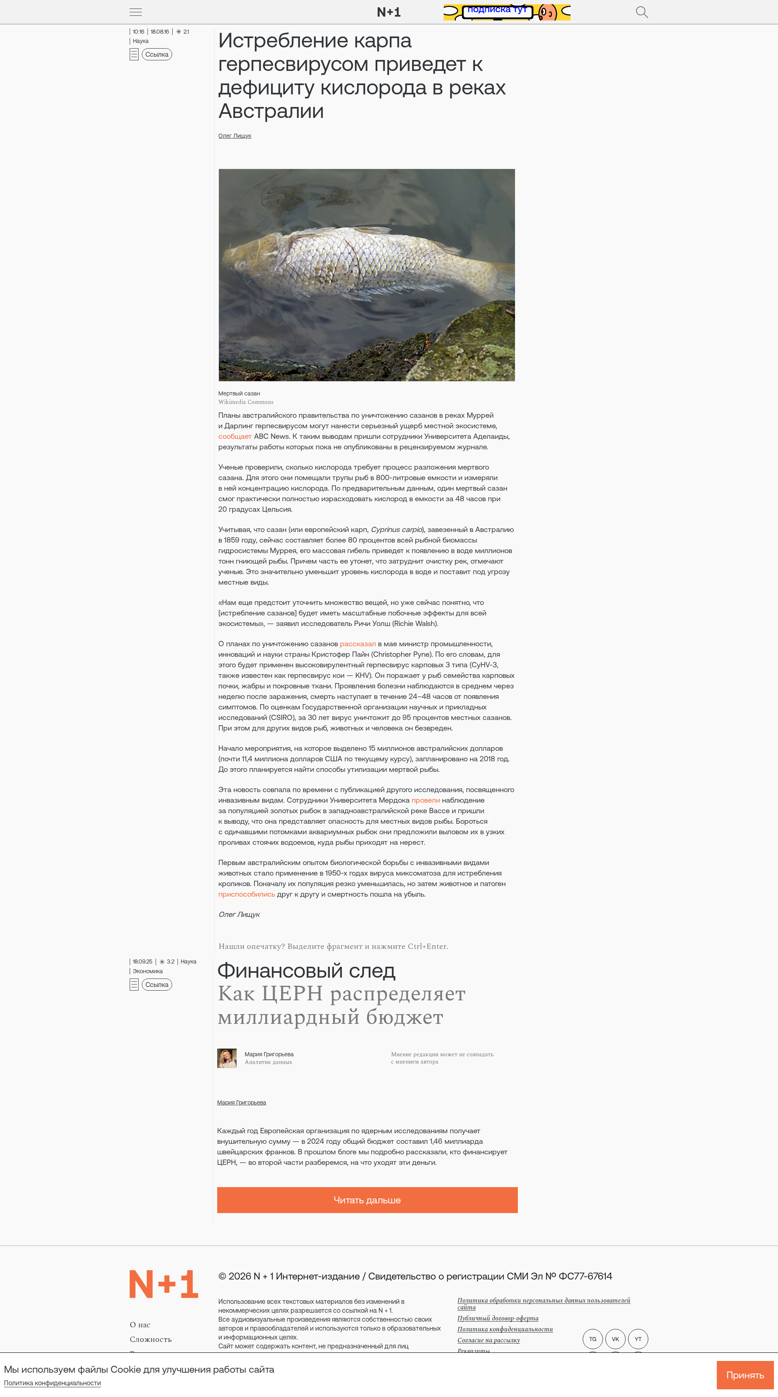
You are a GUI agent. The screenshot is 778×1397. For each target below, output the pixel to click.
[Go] (136, 12)
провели (426, 800)
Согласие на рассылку (488, 1340)
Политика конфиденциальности (52, 1382)
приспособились (246, 894)
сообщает (235, 436)
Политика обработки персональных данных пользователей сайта (544, 1304)
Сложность (151, 1339)
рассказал (358, 643)
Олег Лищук (234, 135)
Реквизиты (473, 1351)
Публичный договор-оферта (498, 1318)
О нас (140, 1325)
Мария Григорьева (241, 1102)
